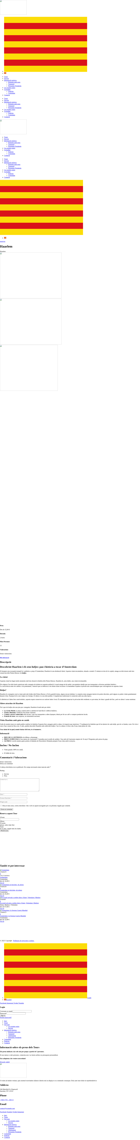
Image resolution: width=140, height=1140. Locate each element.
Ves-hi (2, 883)
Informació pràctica (10, 80)
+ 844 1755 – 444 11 (7, 1100)
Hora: (2, 821)
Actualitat (7, 89)
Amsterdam (3, 877)
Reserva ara (4, 830)
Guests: (3, 823)
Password (3, 1013)
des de (2, 881)
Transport (11, 84)
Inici (5, 1021)
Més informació (4, 657)
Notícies (11, 91)
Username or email (6, 1011)
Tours (6, 77)
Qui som (7, 1025)
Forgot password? (6, 1017)
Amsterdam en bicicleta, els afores (11, 890)
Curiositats (11, 93)
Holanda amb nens (14, 82)
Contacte (7, 95)
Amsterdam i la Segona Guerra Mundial (13, 916)
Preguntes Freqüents (14, 86)
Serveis (6, 78)
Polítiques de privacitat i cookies (23, 941)
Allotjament (12, 1036)
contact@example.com (7, 1108)
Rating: (2, 770)
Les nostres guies (9, 88)
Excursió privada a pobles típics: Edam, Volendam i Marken (19, 903)
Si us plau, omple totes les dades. (10, 829)
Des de (2, 629)
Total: (2, 827)
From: (2, 817)
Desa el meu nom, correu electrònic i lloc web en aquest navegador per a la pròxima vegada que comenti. (36, 806)
